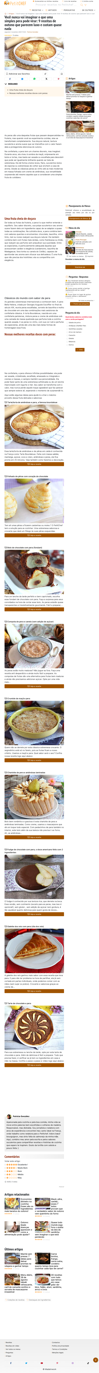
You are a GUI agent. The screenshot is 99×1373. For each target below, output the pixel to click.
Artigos (52, 10)
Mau (19, 1178)
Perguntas (69, 10)
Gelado (71, 338)
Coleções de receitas (15, 1300)
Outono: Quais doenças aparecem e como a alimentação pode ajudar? (18, 1228)
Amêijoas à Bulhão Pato (77, 326)
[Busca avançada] (85, 5)
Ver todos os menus (76, 256)
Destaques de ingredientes (40, 1300)
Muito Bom (22, 1168)
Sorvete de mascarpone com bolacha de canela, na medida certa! (84, 251)
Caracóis (72, 335)
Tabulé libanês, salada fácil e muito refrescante (84, 235)
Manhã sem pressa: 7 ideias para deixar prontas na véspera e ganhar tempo (18, 1260)
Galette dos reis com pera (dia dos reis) (25, 926)
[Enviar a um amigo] (45, 74)
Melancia (72, 342)
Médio (20, 1174)
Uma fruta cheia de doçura (21, 90)
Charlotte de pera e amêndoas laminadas (26, 772)
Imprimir (90, 256)
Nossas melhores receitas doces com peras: (28, 93)
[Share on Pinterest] (58, 78)
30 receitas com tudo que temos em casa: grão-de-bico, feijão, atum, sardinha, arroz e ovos (48, 1282)
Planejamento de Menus (79, 218)
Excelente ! (22, 1164)
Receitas (36, 10)
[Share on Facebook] (10, 78)
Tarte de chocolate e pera (19, 1003)
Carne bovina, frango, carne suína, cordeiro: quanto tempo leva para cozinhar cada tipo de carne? (49, 1261)
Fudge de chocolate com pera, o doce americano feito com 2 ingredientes (34, 851)
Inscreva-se (80, 267)
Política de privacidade (60, 1346)
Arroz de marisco (75, 332)
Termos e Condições (59, 1349)
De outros (87, 10)
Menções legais (57, 1353)
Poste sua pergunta (81, 304)
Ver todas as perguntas (86, 300)
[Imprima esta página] (61, 74)
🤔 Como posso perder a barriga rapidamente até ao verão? (77, 289)
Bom (19, 1171)
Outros (71, 345)
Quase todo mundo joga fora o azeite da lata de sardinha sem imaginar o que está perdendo (49, 1229)
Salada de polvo (75, 322)
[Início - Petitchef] (5, 14)
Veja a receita (35, 464)
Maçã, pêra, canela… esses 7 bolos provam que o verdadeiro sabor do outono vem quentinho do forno (49, 1206)
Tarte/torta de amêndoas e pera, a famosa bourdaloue (32, 402)
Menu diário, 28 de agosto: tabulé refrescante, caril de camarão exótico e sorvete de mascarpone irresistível (19, 1283)
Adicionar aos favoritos (19, 74)
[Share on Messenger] (22, 78)
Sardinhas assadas (75, 329)
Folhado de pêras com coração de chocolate (27, 476)
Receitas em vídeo (12, 1346)
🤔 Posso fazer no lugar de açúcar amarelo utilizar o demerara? (78, 295)
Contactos (56, 1342)
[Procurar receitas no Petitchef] (82, 5)
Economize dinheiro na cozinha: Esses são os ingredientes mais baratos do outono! (19, 1205)
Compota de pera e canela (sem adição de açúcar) (30, 621)
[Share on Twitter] (46, 78)
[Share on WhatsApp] (34, 78)
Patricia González (32, 32)
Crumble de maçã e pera (18, 698)
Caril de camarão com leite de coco (84, 243)
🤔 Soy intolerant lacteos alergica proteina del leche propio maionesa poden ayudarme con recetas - (78, 282)
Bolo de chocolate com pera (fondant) (24, 547)
